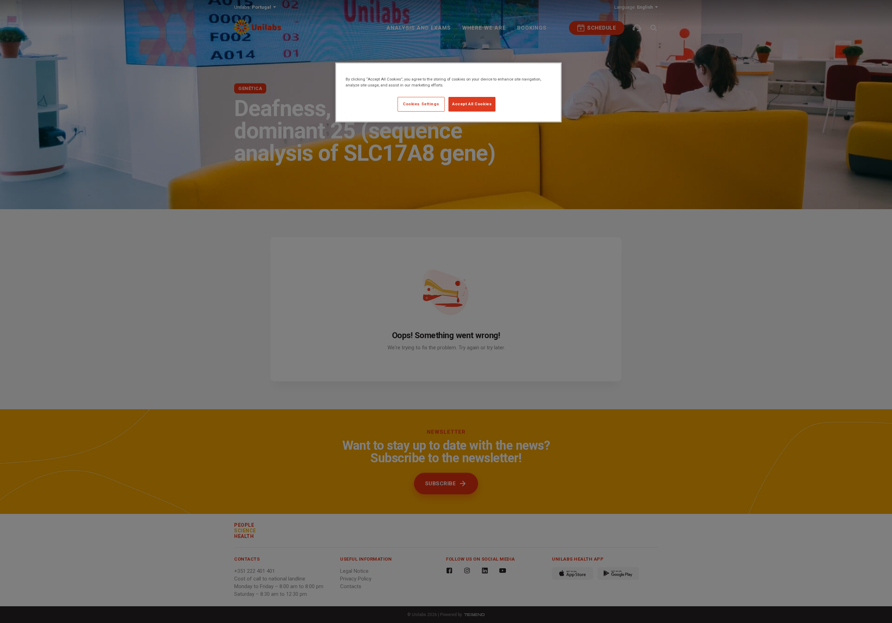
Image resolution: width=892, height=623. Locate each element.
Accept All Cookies (472, 103)
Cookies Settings (421, 103)
